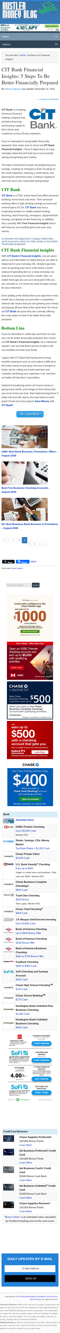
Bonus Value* (12, 1217)
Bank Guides (17, 568)
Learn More (25, 1145)
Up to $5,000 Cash (26, 831)
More (33, 561)
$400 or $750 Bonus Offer (30, 956)
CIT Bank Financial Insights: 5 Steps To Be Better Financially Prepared (30, 76)
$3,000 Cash (23, 858)
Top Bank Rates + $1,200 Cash (33, 848)
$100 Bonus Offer (25, 942)
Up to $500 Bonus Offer (28, 933)
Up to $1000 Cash (26, 923)
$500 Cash (22, 890)
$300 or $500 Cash (26, 966)
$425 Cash (22, 979)
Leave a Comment (49, 99)
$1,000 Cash (23, 1014)
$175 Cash (22, 999)
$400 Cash (22, 913)
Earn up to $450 (24, 868)
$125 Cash (22, 989)
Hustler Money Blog (30, 10)
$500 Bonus (22, 899)
